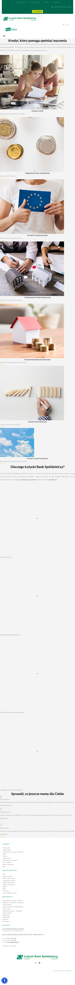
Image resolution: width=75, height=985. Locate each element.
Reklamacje (6, 915)
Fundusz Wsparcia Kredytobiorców (13, 906)
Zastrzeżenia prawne (9, 880)
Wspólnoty (57, 2)
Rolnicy (47, 2)
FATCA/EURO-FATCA (9, 878)
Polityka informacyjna (9, 882)
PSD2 (4, 888)
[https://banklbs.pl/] (37, 19)
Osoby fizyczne (21, 2)
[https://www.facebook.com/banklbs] (35, 963)
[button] (4, 980)
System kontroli (7, 876)
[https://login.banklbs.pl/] (37, 11)
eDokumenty (6, 917)
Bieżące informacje (8, 864)
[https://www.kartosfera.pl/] (37, 29)
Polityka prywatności (9, 884)
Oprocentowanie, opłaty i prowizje (13, 900)
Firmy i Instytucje (35, 2)
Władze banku (7, 850)
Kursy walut (6, 909)
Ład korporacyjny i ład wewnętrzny (13, 852)
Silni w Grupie (7, 862)
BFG (4, 874)
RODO (5, 886)
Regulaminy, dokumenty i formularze (13, 902)
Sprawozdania (7, 858)
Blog (4, 866)
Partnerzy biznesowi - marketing (12, 911)
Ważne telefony (7, 913)
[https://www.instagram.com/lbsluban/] (39, 963)
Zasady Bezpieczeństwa (10, 893)
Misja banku (6, 848)
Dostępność (6, 921)
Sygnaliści (6, 919)
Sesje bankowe (7, 904)
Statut (4, 854)
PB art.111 (6, 891)
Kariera (5, 856)
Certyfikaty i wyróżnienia (10, 860)
